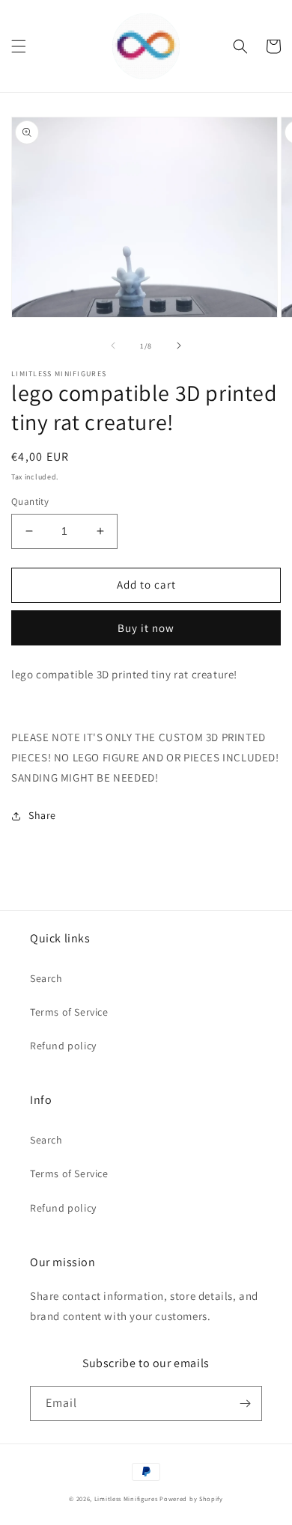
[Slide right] (178, 345)
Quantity (30, 501)
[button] (18, 46)
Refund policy (63, 1045)
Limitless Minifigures (126, 1498)
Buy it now (146, 628)
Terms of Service (69, 1012)
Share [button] (42, 815)
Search (46, 978)
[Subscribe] (244, 1403)
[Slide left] (113, 345)
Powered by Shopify (191, 1498)
